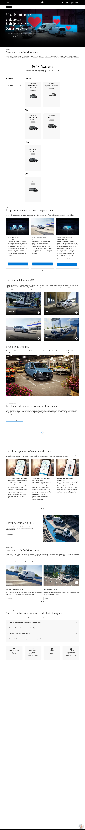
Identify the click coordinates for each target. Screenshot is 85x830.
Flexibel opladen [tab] (28, 420)
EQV (25, 59)
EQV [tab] (26, 561)
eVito (13, 59)
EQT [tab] (32, 561)
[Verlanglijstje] (67, 3)
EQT (20, 59)
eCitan (7, 59)
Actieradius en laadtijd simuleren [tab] (14, 420)
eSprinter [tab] (9, 561)
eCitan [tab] (20, 561)
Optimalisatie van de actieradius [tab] (42, 420)
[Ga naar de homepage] (42, 2)
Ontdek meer (10, 534)
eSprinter (17, 59)
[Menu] (8, 2)
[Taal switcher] (63, 3)
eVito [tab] (15, 561)
